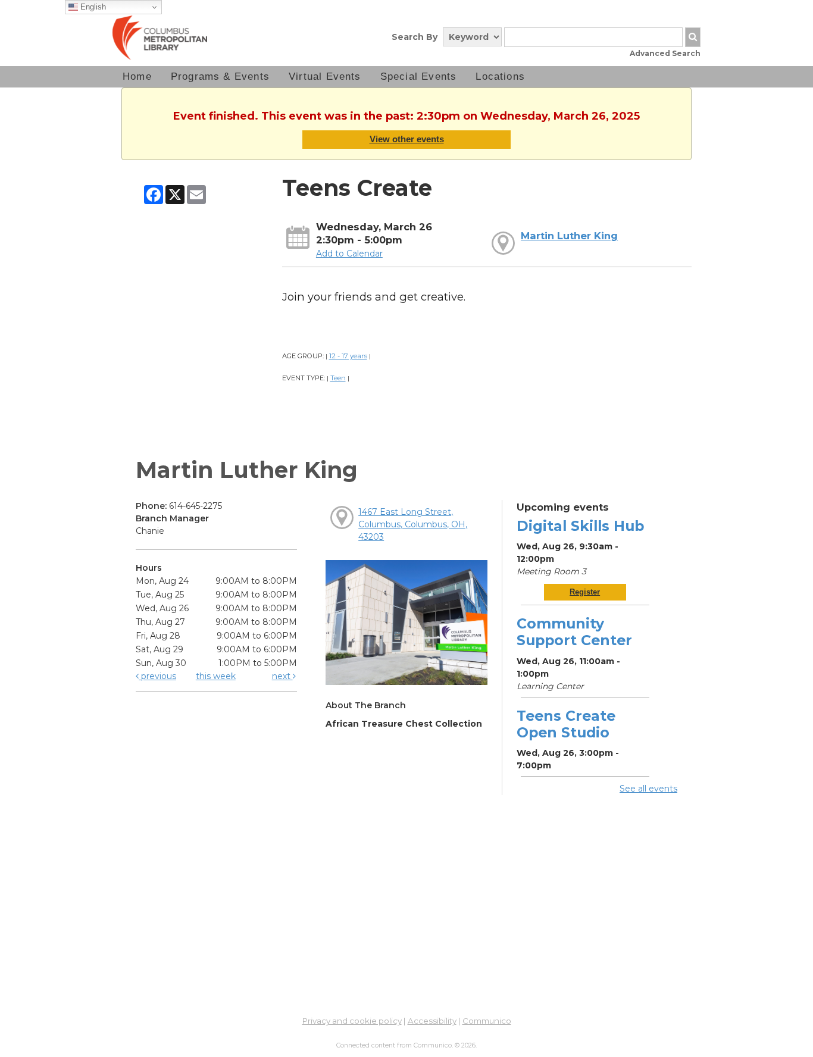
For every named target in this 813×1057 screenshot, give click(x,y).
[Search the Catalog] (693, 37)
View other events (407, 139)
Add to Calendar (349, 253)
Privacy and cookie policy (352, 1020)
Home (137, 76)
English (92, 6)
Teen (338, 378)
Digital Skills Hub (580, 525)
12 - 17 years (348, 356)
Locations (500, 76)
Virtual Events (325, 76)
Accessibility (432, 1020)
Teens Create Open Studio (566, 724)
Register (585, 591)
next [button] (282, 676)
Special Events (418, 76)
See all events (648, 788)
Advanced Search (665, 53)
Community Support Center (574, 632)
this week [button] (216, 676)
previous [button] (157, 676)
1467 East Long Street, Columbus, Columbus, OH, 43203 (412, 524)
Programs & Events (220, 76)
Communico (486, 1020)
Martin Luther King (569, 236)
